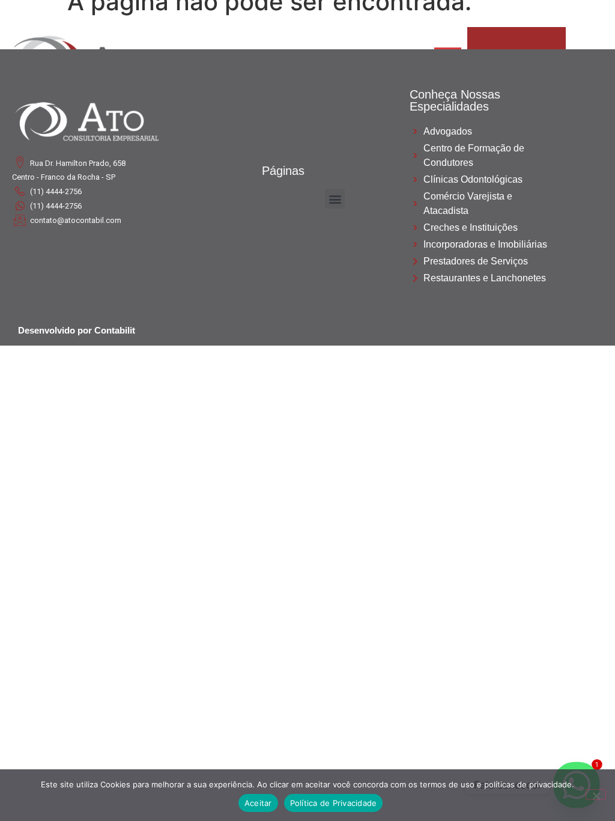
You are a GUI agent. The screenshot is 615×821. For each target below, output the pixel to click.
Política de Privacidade (333, 803)
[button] (335, 199)
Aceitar (258, 803)
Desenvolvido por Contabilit (76, 330)
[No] (596, 794)
